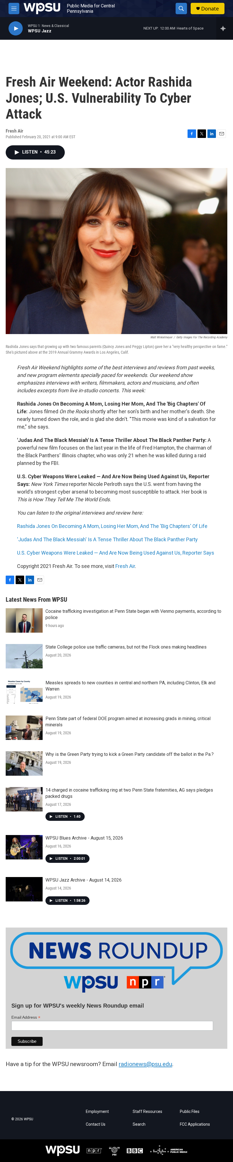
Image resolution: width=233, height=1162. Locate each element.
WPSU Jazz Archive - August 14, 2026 (83, 880)
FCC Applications (195, 1124)
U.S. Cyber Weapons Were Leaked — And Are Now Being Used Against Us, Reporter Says (115, 553)
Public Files (189, 1111)
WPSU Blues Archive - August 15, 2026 (84, 838)
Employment (97, 1111)
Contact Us (95, 1124)
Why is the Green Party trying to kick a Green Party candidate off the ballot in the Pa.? (129, 754)
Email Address (25, 1017)
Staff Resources (147, 1111)
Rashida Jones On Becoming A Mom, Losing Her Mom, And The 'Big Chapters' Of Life (112, 526)
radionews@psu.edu (145, 1064)
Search (139, 1124)
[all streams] (224, 28)
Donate (210, 9)
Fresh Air (125, 566)
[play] (15, 28)
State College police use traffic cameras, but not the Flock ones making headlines (126, 647)
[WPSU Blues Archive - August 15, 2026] (24, 847)
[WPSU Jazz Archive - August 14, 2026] (24, 889)
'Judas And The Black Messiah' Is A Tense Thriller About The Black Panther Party (107, 539)
